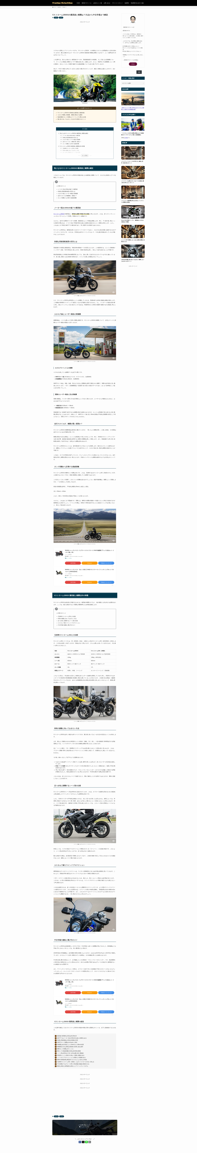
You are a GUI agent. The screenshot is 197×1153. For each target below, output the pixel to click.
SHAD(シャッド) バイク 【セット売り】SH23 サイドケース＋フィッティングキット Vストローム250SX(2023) (89, 570)
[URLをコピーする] (89, 1142)
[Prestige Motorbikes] (62, 3)
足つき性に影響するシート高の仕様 (71, 152)
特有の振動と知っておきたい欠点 (71, 150)
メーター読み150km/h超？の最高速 (71, 135)
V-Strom (60, 17)
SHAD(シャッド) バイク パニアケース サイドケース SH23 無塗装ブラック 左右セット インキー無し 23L (89, 551)
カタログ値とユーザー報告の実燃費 (71, 139)
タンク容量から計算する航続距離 (71, 143)
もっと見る (84, 155)
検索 (139, 72)
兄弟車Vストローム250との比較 (70, 148)
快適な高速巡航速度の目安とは (70, 137)
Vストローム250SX (59, 214)
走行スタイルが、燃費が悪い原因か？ (72, 141)
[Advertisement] (84, 34)
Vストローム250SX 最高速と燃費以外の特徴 (72, 146)
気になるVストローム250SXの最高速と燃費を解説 (74, 133)
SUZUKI (56, 17)
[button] (80, 1142)
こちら (133, 64)
